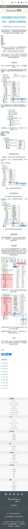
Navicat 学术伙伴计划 (14, 462)
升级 (14, 484)
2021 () (5, 377)
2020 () (5, 380)
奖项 (14, 473)
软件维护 (14, 482)
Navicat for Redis (14, 410)
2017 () (5, 388)
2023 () (5, 371)
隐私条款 (10, 526)
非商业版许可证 (14, 486)
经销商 (14, 457)
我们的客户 (14, 469)
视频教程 (14, 435)
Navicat (14, 419)
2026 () (5, 363)
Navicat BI (14, 425)
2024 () (5, 369)
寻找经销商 (14, 455)
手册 (14, 434)
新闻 (14, 475)
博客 (14, 477)
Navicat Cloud (14, 421)
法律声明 (22, 524)
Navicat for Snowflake (14, 405)
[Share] (10, 354)
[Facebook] (2, 354)
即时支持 (14, 439)
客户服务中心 (14, 446)
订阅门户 (14, 448)
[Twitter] (5, 354)
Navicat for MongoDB (14, 412)
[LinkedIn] (7, 354)
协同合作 (14, 406)
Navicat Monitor (14, 408)
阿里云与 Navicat (14, 414)
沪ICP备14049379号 (14, 513)
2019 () (5, 382)
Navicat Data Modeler (14, 428)
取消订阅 (14, 489)
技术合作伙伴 (14, 459)
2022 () (5, 374)
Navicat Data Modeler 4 (14, 403)
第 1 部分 (10, 54)
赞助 (14, 460)
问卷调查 (14, 437)
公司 (14, 467)
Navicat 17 (14, 401)
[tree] (14, 375)
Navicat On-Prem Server (14, 423)
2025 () (5, 366)
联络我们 (17, 526)
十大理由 (14, 471)
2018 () (5, 385)
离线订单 (14, 488)
